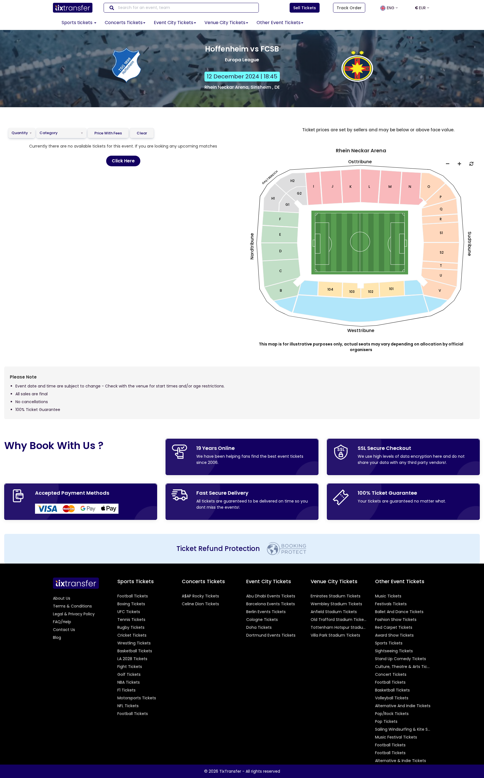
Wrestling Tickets (134, 643)
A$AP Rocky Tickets (200, 596)
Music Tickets (388, 596)
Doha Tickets (259, 627)
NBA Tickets (128, 682)
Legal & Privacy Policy (74, 614)
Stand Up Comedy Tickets (400, 659)
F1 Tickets (126, 690)
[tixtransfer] (76, 583)
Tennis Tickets (131, 619)
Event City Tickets (173, 22)
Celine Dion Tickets (200, 604)
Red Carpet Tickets (393, 627)
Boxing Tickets (131, 604)
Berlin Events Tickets (266, 612)
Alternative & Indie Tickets (400, 760)
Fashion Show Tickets (395, 619)
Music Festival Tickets (396, 737)
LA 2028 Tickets (132, 659)
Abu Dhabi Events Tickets (270, 596)
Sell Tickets (304, 8)
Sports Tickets (388, 643)
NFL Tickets (128, 706)
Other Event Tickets (279, 22)
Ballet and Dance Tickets (399, 612)
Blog (57, 637)
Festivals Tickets (391, 604)
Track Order (349, 8)
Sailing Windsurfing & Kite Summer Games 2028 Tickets (403, 729)
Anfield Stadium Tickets (334, 612)
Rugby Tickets (131, 627)
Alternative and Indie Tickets (403, 706)
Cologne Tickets (262, 619)
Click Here (123, 161)
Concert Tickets (390, 674)
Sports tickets (78, 22)
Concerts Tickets (124, 22)
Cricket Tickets (131, 635)
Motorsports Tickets (136, 698)
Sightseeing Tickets (394, 651)
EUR (421, 8)
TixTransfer (230, 771)
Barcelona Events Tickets (270, 604)
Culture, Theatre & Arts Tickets (403, 666)
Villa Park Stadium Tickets (335, 635)
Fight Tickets (129, 666)
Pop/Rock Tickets (392, 713)
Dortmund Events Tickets (270, 635)
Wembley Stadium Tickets (336, 604)
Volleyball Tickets (391, 698)
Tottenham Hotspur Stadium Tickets (339, 627)
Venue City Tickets (224, 22)
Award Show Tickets (394, 635)
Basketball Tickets (134, 651)
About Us (61, 598)
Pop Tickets (386, 721)
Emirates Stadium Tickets (335, 596)
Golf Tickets (129, 674)
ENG (391, 8)
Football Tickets (132, 596)
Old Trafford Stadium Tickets (339, 619)
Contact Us (64, 629)
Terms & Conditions (72, 606)
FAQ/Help (62, 622)
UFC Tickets (128, 612)
